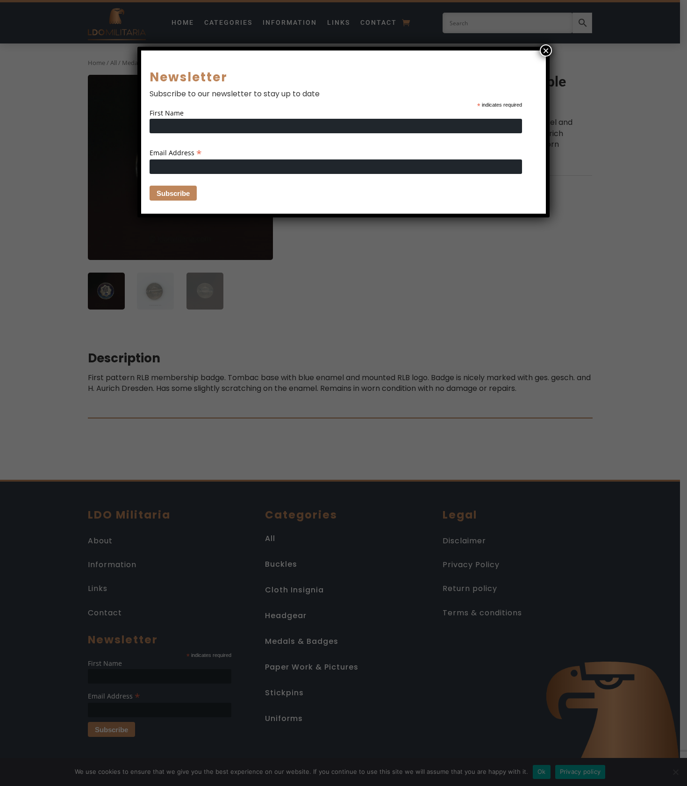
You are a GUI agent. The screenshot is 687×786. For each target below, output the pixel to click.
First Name (167, 112)
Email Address (176, 152)
